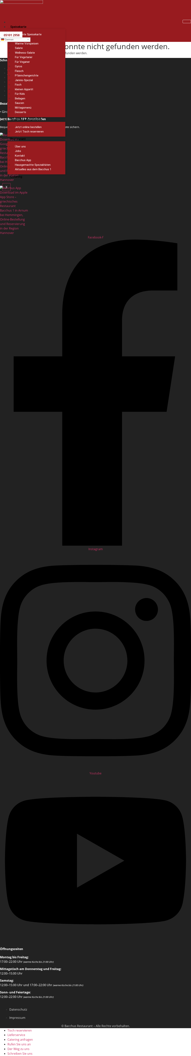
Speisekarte (18, 27)
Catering (16, 176)
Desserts (20, 112)
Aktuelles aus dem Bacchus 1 (33, 169)
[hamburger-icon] (187, 21)
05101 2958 (12, 35)
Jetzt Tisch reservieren (29, 131)
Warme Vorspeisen (26, 43)
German (8, 39)
